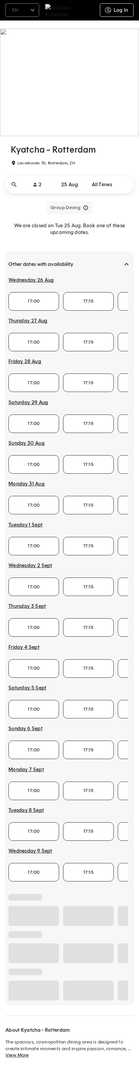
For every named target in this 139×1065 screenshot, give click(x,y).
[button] (69, 184)
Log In (121, 10)
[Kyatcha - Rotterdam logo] (69, 10)
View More (17, 1055)
